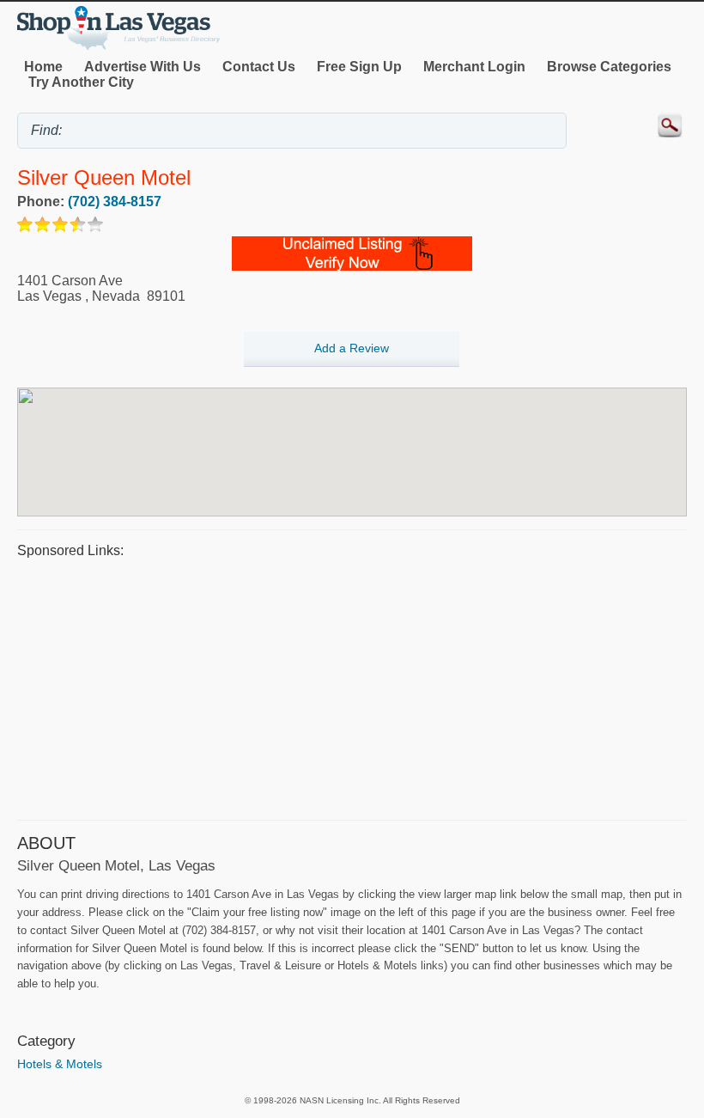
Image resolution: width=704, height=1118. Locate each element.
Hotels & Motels (59, 1064)
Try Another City (81, 82)
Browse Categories (609, 66)
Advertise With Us (142, 66)
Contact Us (258, 66)
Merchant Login (474, 66)
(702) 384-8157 (114, 201)
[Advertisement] (352, 686)
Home (43, 66)
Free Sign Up (359, 66)
